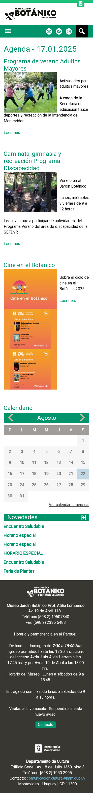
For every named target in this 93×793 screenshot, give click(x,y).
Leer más (12, 132)
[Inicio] (30, 14)
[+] (83, 517)
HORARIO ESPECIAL (23, 553)
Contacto (45, 724)
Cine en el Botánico (29, 265)
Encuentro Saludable (24, 526)
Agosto (46, 417)
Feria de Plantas (19, 571)
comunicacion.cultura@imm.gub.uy (56, 778)
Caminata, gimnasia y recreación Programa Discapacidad (32, 161)
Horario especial (20, 535)
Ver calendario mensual (69, 504)
